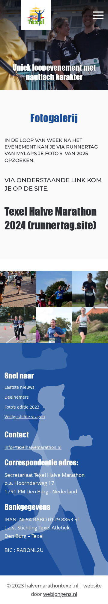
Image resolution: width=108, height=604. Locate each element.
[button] (98, 15)
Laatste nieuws (19, 387)
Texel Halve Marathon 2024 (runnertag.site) (50, 218)
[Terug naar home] (36, 15)
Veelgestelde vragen (24, 416)
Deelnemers (16, 397)
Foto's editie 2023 (21, 407)
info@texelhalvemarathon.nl (33, 447)
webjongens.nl (60, 593)
